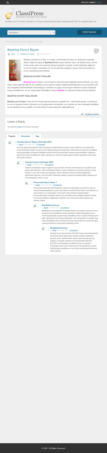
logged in (20, 127)
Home (8, 41)
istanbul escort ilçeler (19, 41)
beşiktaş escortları (92, 115)
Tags (37, 136)
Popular (11, 136)
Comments (25, 136)
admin (13, 54)
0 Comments (41, 144)
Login (98, 2)
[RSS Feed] (7, 2)
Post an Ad (89, 32)
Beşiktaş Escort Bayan (23, 49)
